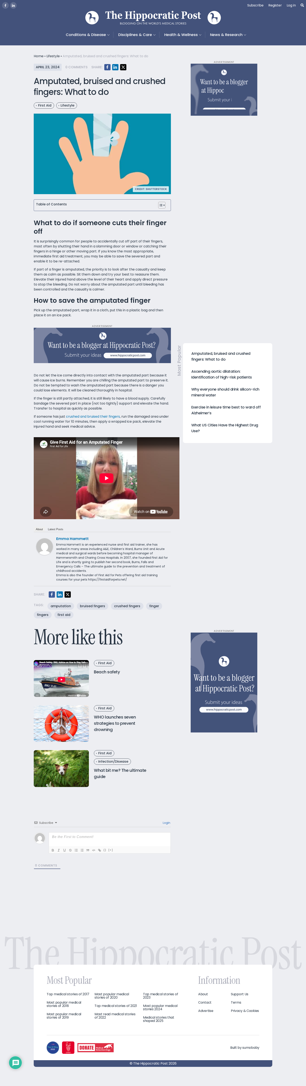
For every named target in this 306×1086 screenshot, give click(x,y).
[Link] (99, 850)
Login (166, 823)
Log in (291, 5)
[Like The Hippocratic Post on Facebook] (5, 5)
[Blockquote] (88, 850)
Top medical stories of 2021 (116, 1006)
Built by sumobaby (244, 1047)
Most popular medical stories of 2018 (64, 1004)
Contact (204, 1002)
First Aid (44, 105)
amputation (61, 606)
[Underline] (64, 850)
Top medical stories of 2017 (68, 994)
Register (275, 5)
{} (104, 849)
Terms (236, 1002)
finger (154, 606)
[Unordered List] (82, 850)
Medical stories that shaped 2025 (158, 1019)
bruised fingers (92, 606)
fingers (43, 614)
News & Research (226, 34)
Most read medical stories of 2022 (115, 1016)
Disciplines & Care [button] (135, 34)
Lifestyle (53, 56)
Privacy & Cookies (245, 1011)
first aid (63, 614)
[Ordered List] (76, 850)
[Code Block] (94, 850)
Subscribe (255, 5)
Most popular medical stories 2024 (160, 1007)
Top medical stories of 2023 (160, 996)
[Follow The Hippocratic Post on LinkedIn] (13, 5)
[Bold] (53, 850)
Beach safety (107, 672)
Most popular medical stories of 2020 (112, 996)
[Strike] (70, 850)
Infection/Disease (113, 761)
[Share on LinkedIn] (115, 67)
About (39, 529)
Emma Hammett (72, 538)
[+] (110, 849)
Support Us (239, 994)
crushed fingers (127, 606)
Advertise (205, 1011)
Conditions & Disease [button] (86, 34)
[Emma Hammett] (44, 546)
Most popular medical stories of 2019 (64, 1016)
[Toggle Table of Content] (162, 205)
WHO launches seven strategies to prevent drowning (115, 723)
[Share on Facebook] (107, 67)
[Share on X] (123, 67)
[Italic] (59, 850)
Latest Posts (55, 529)
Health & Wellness (181, 34)
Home (39, 56)
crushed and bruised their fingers (93, 416)
